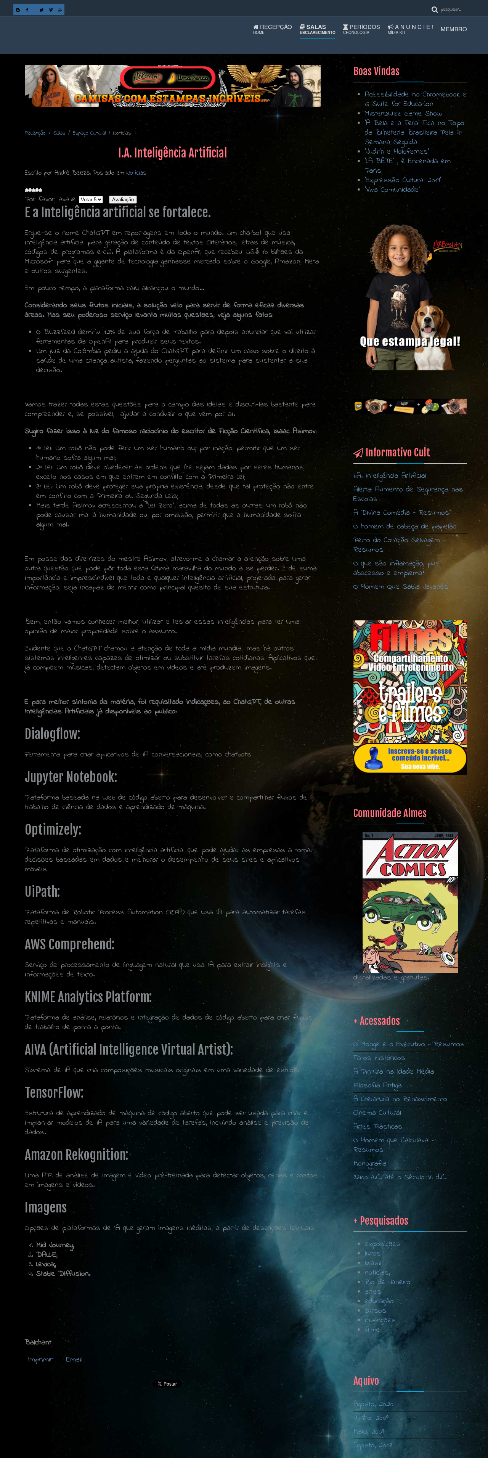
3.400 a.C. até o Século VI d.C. (399, 1177)
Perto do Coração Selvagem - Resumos (399, 545)
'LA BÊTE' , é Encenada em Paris (408, 166)
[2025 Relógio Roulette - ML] (410, 406)
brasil (373, 1263)
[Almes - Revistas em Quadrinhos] (410, 902)
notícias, (377, 1272)
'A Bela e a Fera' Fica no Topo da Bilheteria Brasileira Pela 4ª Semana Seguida (414, 133)
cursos (375, 1311)
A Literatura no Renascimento (400, 1099)
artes (373, 1291)
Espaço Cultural (89, 133)
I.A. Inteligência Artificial (389, 476)
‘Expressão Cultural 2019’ (403, 180)
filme (372, 1330)
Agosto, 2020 (373, 1404)
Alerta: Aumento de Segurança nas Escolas (408, 494)
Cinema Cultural (377, 1113)
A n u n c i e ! (410, 28)
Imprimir (42, 1359)
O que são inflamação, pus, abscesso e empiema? (397, 568)
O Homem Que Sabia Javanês (400, 587)
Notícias (136, 173)
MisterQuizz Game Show (403, 113)
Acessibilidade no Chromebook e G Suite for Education (416, 99)
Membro (454, 29)
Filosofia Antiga (377, 1085)
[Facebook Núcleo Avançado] (27, 9)
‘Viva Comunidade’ (392, 190)
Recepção (272, 28)
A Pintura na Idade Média (393, 1071)
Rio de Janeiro (388, 1282)
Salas (318, 28)
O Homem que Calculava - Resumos (394, 1145)
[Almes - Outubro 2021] (410, 697)
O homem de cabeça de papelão (405, 526)
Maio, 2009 (368, 1431)
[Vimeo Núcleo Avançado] (51, 9)
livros (373, 1253)
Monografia (370, 1163)
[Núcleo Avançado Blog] (18, 9)
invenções (380, 1320)
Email (74, 1359)
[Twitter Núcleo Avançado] (41, 9)
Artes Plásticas (377, 1126)
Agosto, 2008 (373, 1445)
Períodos (361, 28)
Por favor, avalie (50, 199)
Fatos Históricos (379, 1058)
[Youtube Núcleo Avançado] (60, 9)
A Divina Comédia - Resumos (401, 513)
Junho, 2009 (370, 1418)
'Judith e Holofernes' (397, 151)
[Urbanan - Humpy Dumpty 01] (410, 296)
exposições (383, 1244)
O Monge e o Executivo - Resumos (408, 1044)
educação (379, 1301)
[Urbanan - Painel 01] (173, 86)
